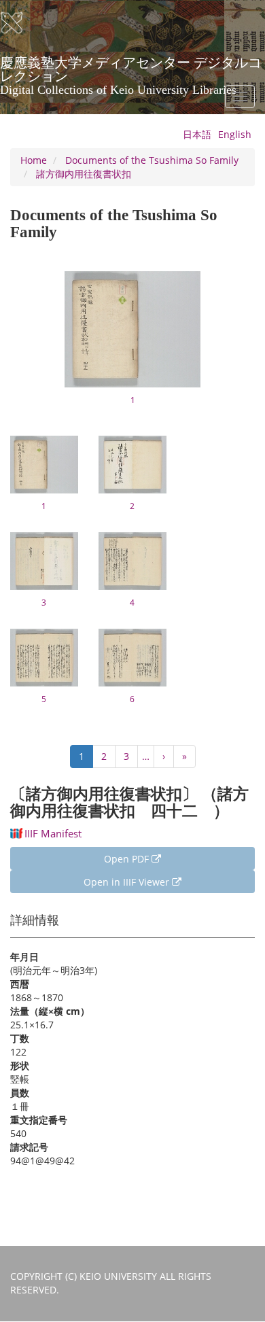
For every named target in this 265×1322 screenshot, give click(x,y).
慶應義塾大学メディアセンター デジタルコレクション (131, 67)
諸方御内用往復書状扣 (83, 173)
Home (33, 160)
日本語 (197, 134)
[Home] (20, 23)
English (234, 134)
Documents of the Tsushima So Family (151, 160)
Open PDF (128, 858)
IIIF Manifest (53, 833)
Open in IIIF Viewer (128, 881)
